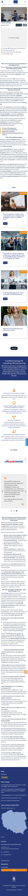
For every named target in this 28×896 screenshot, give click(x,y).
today (25, 25)
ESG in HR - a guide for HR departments (10, 800)
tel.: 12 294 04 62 (5, 852)
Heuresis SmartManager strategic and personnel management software (14, 406)
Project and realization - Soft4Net (14, 889)
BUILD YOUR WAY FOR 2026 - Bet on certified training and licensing (13, 15)
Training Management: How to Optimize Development (13, 293)
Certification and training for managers (14, 393)
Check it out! (23, 440)
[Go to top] (25, 672)
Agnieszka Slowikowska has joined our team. (13, 329)
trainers (21, 84)
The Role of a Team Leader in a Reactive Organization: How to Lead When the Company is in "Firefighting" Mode (14, 255)
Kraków (3, 836)
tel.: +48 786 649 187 (6, 854)
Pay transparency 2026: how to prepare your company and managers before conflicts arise (13, 216)
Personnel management (14, 420)
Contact (3, 841)
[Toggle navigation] (25, 2)
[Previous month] (17, 25)
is (7, 593)
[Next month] (20, 25)
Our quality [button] (4, 777)
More (5, 223)
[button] (10, 18)
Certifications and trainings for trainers (14, 434)
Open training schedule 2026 (10, 805)
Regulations (4, 774)
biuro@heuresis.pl (5, 860)
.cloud (14, 591)
